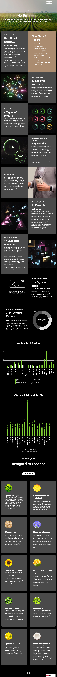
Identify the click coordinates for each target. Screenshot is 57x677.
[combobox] (51, 675)
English (50, 675)
